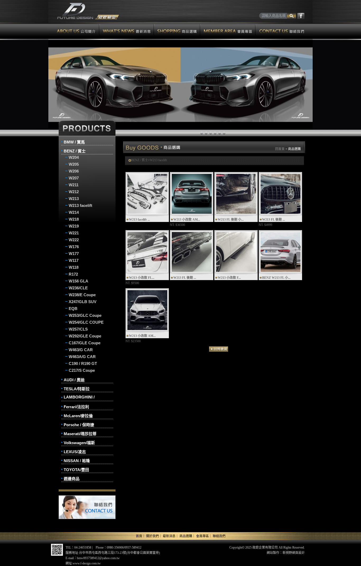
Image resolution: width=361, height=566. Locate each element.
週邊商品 (72, 478)
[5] (224, 133)
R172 (73, 274)
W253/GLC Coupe (85, 315)
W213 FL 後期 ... (273, 219)
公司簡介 (73, 31)
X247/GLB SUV (82, 301)
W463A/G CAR (82, 356)
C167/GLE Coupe (84, 343)
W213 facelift (80, 205)
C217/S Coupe (82, 370)
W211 (73, 185)
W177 (74, 253)
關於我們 (152, 536)
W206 (74, 171)
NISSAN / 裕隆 (77, 460)
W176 (74, 246)
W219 (74, 226)
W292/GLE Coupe (85, 336)
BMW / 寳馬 (74, 142)
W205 (74, 164)
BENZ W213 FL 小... (276, 278)
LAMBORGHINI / (79, 397)
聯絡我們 (284, 31)
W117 (73, 260)
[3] (215, 133)
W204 (74, 157)
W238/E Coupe (82, 295)
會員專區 (228, 31)
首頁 (139, 536)
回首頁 (280, 149)
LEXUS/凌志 (75, 451)
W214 (74, 212)
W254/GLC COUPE (86, 322)
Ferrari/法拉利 (76, 407)
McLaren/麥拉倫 (78, 416)
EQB (73, 308)
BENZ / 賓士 (75, 151)
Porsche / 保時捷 (79, 425)
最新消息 (126, 31)
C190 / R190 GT (83, 363)
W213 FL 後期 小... (231, 219)
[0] (201, 133)
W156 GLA (78, 281)
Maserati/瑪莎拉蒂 (80, 434)
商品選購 (177, 31)
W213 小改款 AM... (186, 219)
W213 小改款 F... (229, 278)
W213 (74, 198)
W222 (74, 240)
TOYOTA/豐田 (76, 469)
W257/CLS (78, 329)
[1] (206, 133)
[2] (210, 133)
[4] (219, 133)
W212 (74, 191)
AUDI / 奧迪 (74, 380)
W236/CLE (78, 288)
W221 (74, 233)
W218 (74, 219)
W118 (73, 267)
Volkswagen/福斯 (79, 442)
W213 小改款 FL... (141, 278)
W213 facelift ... (139, 219)
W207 (74, 178)
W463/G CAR (81, 349)
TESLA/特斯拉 (77, 389)
